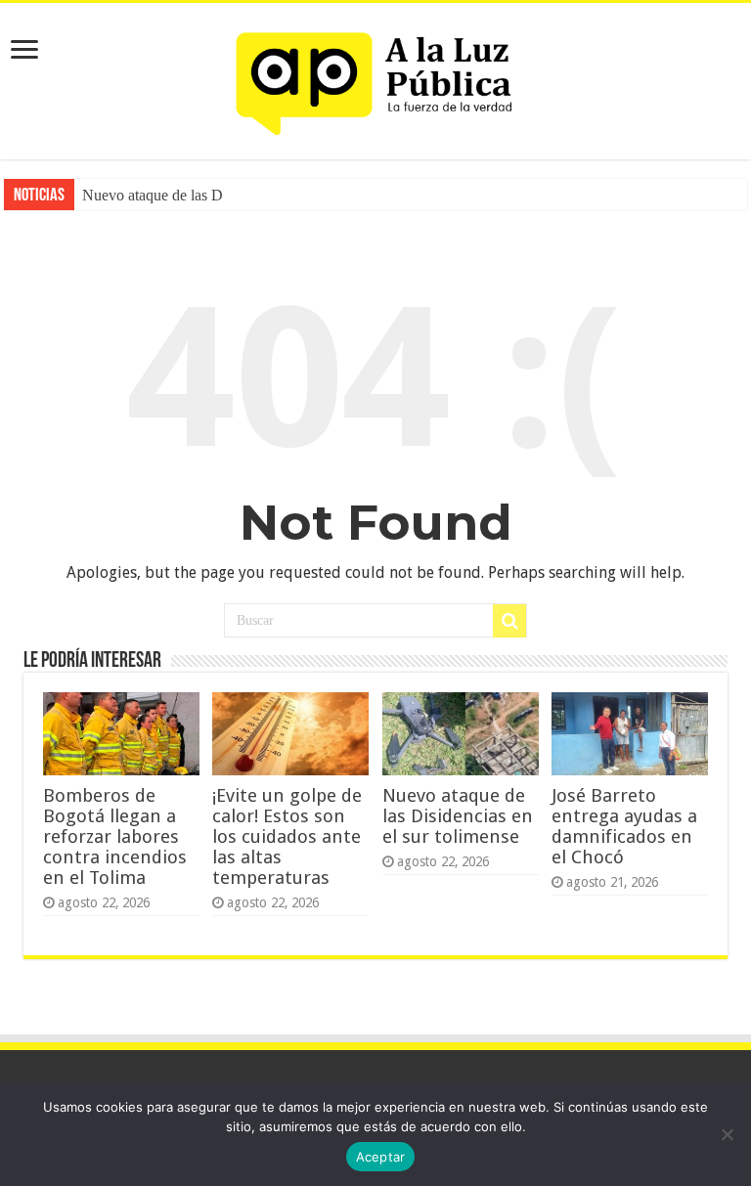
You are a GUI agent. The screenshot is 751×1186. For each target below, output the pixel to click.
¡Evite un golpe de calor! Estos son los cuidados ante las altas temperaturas (287, 836)
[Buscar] (509, 620)
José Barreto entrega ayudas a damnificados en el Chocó (624, 826)
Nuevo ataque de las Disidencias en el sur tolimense (457, 816)
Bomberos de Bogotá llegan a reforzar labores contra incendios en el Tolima (115, 836)
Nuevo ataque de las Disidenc (174, 195)
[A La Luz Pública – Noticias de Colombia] (375, 77)
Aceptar (381, 1156)
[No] (726, 1134)
